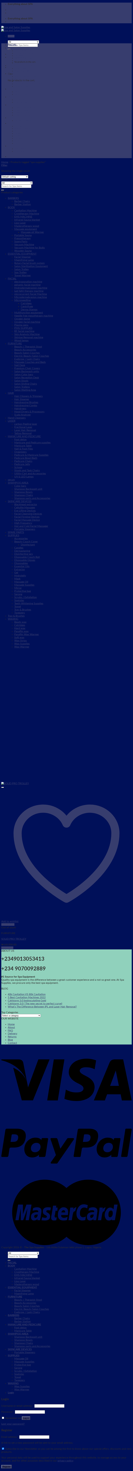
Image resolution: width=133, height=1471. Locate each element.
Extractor (19, 569)
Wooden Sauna (23, 250)
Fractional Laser (23, 427)
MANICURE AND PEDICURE (24, 97)
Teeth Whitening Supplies (28, 603)
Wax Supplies (20, 149)
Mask (17, 578)
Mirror (18, 588)
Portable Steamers (22, 120)
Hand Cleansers (17, 418)
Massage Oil (19, 126)
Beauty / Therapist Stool (25, 76)
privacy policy (65, 1460)
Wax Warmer (20, 151)
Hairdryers (20, 408)
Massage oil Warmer (32, 232)
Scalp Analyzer (22, 414)
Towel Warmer (22, 275)
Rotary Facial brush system (29, 263)
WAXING (13, 146)
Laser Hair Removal (25, 430)
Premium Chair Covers (27, 368)
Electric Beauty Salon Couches (28, 84)
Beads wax (20, 622)
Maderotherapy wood (24, 63)
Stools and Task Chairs (27, 470)
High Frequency (23, 523)
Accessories (21, 538)
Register (6, 1466)
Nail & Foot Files (23, 449)
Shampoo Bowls (21, 110)
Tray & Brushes (22, 609)
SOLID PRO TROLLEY (13, 939)
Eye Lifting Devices (25, 510)
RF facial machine (24, 331)
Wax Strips (20, 640)
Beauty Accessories (23, 79)
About (11, 1027)
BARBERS (13, 89)
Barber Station (20, 94)
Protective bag (21, 131)
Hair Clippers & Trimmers (28, 396)
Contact (12, 1043)
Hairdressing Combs (25, 405)
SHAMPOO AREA (18, 105)
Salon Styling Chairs (25, 384)
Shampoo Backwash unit (25, 108)
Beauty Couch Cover (26, 541)
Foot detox (19, 100)
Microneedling (22, 300)
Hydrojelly (20, 575)
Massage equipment (25, 229)
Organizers (20, 452)
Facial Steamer (20, 68)
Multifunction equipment (28, 312)
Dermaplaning (22, 551)
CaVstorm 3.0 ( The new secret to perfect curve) (35, 1003)
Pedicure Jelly (22, 464)
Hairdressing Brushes (26, 402)
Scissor (18, 467)
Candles (18, 548)
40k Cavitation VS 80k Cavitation (27, 994)
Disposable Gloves (24, 560)
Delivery (12, 1033)
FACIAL (12, 44)
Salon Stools (21, 380)
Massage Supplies (22, 128)
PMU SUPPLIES (23, 328)
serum (11, 479)
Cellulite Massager (24, 507)
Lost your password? (13, 1424)
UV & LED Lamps (24, 476)
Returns (12, 1036)
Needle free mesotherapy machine (33, 315)
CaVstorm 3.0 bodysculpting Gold (27, 1000)
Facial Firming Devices (27, 517)
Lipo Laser (19, 60)
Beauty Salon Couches (24, 81)
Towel (17, 141)
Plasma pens (21, 325)
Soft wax (19, 637)
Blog (10, 1039)
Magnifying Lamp (22, 71)
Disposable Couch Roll (27, 557)
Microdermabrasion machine (30, 297)
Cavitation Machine (23, 51)
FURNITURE (15, 73)
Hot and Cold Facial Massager (31, 526)
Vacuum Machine (24, 244)
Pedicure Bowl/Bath (25, 458)
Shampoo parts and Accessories (28, 115)
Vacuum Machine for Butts (29, 247)
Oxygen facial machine (27, 322)
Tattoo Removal (23, 433)
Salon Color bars (23, 374)
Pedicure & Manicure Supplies (31, 455)
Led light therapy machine (28, 291)
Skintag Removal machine (28, 337)
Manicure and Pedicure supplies (32, 442)
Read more (7, 947)
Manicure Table (21, 102)
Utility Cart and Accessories (30, 473)
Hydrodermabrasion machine (30, 288)
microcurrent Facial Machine (30, 294)
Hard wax (19, 628)
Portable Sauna (23, 235)
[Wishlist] (2, 787)
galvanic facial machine (27, 285)
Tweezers (18, 143)
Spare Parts (20, 241)
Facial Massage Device (27, 520)
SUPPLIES (13, 123)
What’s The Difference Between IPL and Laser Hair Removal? (42, 1006)
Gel (16, 572)
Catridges (26, 303)
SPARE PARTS (16, 532)
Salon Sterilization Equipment (31, 266)
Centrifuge (27, 306)
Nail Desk (19, 365)
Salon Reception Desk (26, 377)
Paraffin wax (21, 631)
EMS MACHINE (21, 56)
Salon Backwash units (26, 371)
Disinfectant (28, 544)
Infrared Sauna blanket (24, 58)
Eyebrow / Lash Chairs (24, 86)
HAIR (11, 393)
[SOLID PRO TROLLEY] (15, 783)
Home (4, 162)
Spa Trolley (20, 272)
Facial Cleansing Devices (28, 513)
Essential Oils (22, 566)
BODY (11, 48)
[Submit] (9, 49)
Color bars (20, 486)
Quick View (7, 924)
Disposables (21, 563)
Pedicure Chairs (23, 461)
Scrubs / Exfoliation (23, 136)
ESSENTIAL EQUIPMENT (22, 65)
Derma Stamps (29, 309)
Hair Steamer (21, 399)
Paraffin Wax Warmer (26, 634)
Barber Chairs (20, 92)
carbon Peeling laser (25, 424)
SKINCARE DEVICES (20, 117)
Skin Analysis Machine (27, 334)
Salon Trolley (21, 269)
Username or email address (17, 1406)
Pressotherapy (22, 238)
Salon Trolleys (22, 387)
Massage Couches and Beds (30, 362)
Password (7, 1412)
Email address (10, 1437)
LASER (11, 421)
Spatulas (18, 138)
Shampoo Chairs (21, 113)
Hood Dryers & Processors (29, 411)
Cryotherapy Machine (24, 53)
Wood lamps (21, 340)
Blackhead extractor (25, 504)
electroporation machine (28, 281)
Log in (26, 1418)
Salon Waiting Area (25, 390)
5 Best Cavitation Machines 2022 (27, 997)
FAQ (10, 1030)
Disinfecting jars (23, 554)
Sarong (17, 133)
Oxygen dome (22, 319)
